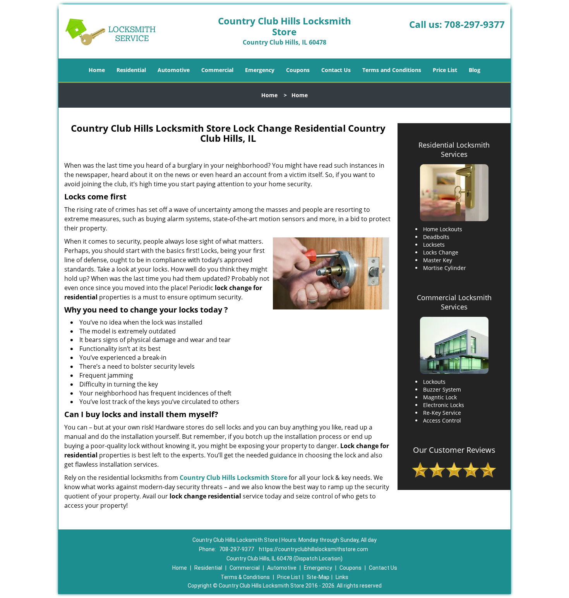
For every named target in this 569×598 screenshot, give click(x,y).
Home (97, 70)
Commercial (217, 70)
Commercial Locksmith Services (454, 302)
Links (342, 577)
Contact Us (336, 70)
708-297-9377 (474, 24)
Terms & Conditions (245, 577)
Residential (131, 70)
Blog (474, 70)
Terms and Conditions (391, 70)
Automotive (174, 70)
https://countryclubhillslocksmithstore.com (313, 549)
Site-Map (318, 577)
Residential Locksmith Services (454, 149)
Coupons (298, 70)
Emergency (259, 70)
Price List (445, 70)
